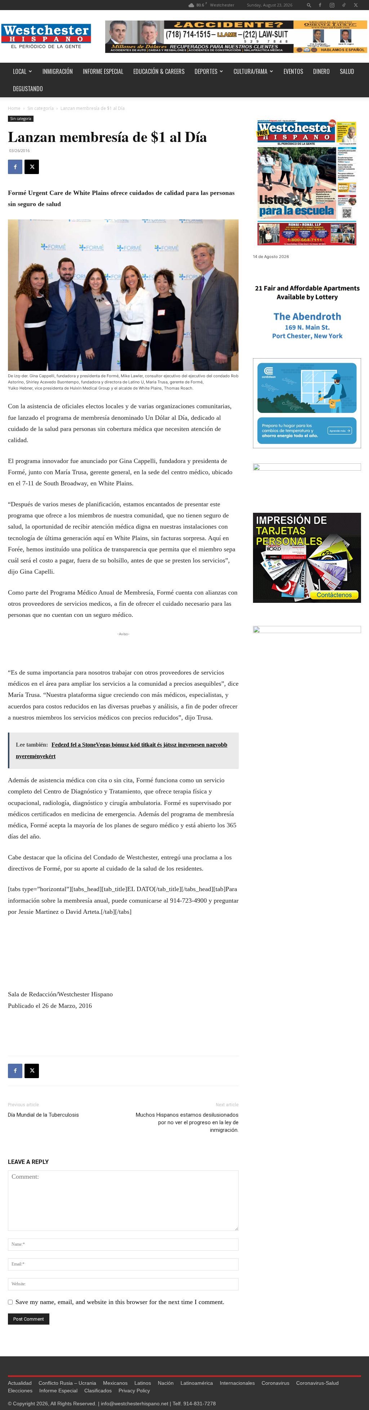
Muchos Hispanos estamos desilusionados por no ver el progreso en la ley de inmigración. (187, 1122)
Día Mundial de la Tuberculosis (43, 1115)
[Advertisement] (123, 648)
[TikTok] (343, 5)
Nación (166, 1383)
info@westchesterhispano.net (134, 1403)
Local (19, 71)
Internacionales (237, 1383)
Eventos (293, 71)
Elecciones (20, 1390)
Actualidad (20, 1383)
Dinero (321, 71)
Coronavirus (275, 1383)
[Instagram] (331, 5)
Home (14, 108)
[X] (355, 5)
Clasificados (98, 1390)
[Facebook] (320, 5)
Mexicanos (115, 1383)
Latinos (142, 1383)
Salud (347, 71)
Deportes (206, 71)
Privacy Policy (134, 1390)
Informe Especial (103, 71)
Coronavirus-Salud (317, 1383)
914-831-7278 (199, 1403)
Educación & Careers (158, 71)
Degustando (28, 88)
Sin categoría (40, 108)
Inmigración (58, 71)
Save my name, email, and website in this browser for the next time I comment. (119, 1302)
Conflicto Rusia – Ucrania (67, 1383)
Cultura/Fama (250, 71)
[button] (309, 5)
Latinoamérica (197, 1383)
